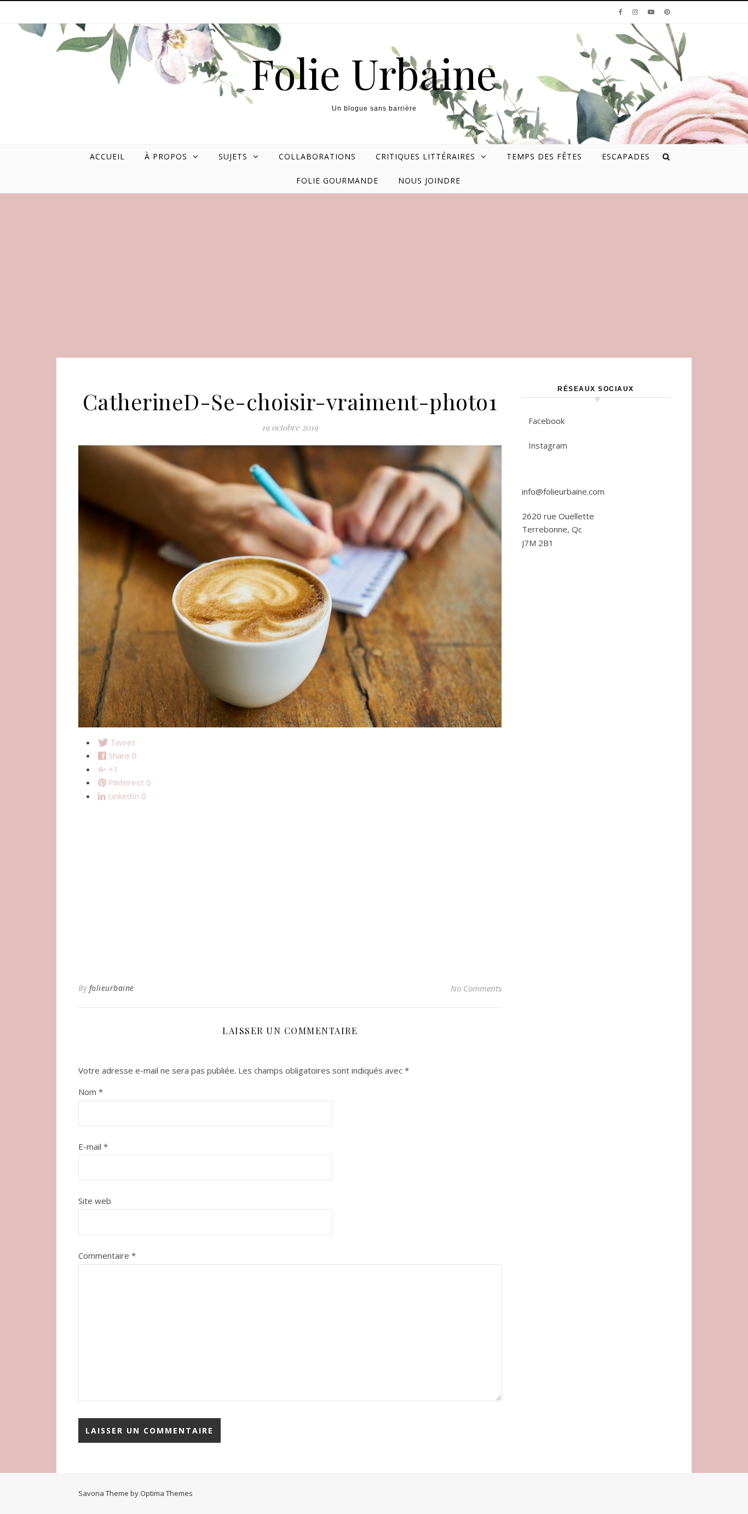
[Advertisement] (374, 275)
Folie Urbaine (374, 73)
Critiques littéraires (425, 156)
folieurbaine (111, 988)
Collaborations (317, 156)
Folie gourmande (337, 180)
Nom (90, 1091)
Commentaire (107, 1255)
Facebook (546, 420)
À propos (166, 156)
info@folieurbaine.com (563, 491)
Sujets (233, 156)
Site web (94, 1200)
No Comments (476, 988)
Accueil (107, 156)
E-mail (93, 1146)
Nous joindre (429, 180)
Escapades (626, 156)
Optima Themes (166, 1493)
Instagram (547, 445)
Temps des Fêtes (544, 156)
